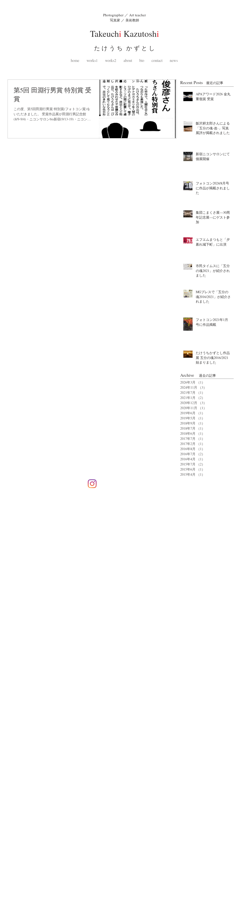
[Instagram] (92, 483)
